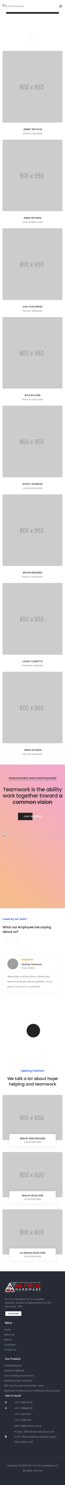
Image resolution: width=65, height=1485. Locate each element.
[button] (32, 816)
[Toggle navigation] (60, 6)
